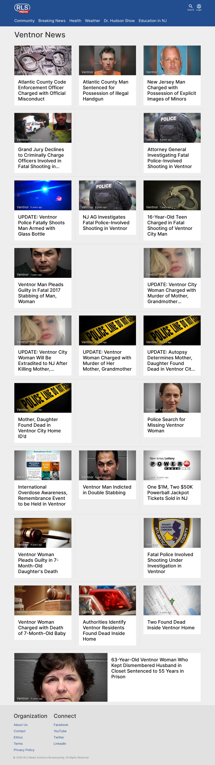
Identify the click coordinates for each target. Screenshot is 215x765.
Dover (150, 477)
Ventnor (23, 72)
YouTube (60, 731)
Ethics (18, 737)
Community (24, 20)
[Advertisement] (107, 137)
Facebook (61, 725)
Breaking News (52, 20)
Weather (92, 20)
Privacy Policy (24, 750)
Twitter (59, 737)
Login (199, 9)
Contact (19, 731)
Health (75, 20)
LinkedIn (60, 744)
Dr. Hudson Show (119, 20)
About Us (21, 725)
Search (190, 9)
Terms (18, 744)
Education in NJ (153, 20)
